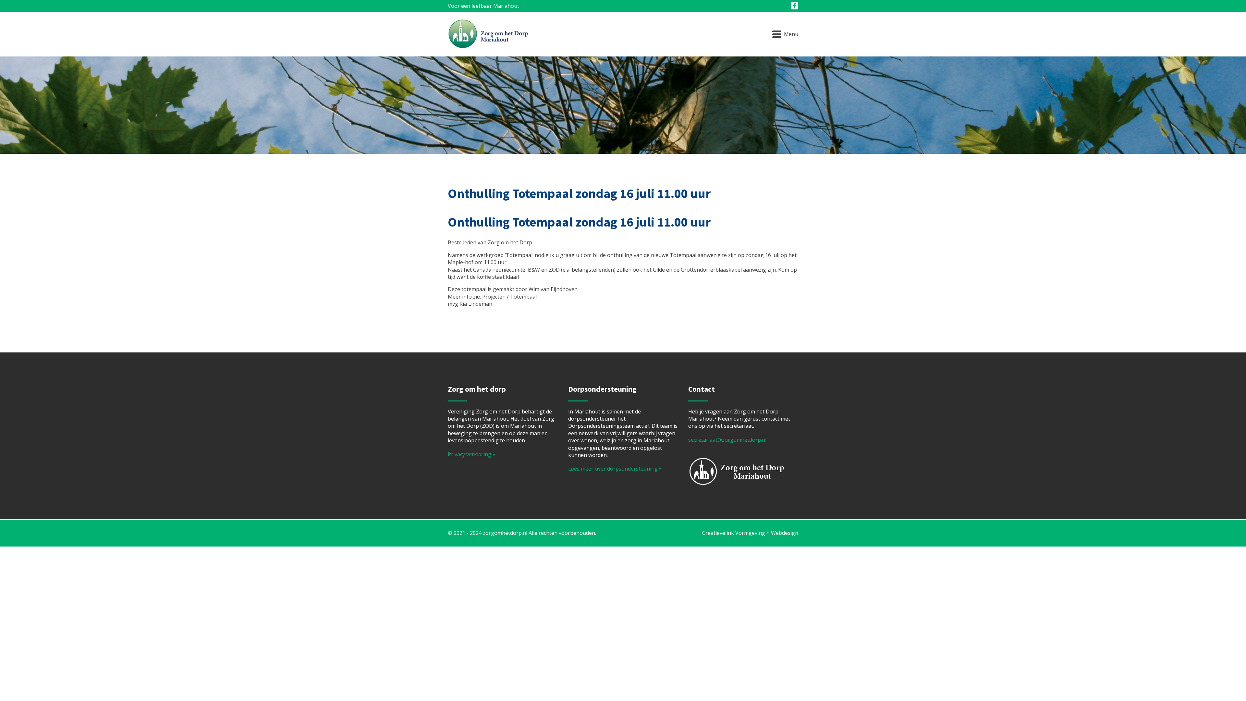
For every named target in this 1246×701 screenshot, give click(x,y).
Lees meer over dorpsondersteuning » (615, 468)
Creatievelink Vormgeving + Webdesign (750, 532)
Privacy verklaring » (471, 454)
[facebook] (794, 5)
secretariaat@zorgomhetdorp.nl (727, 439)
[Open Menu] (785, 34)
